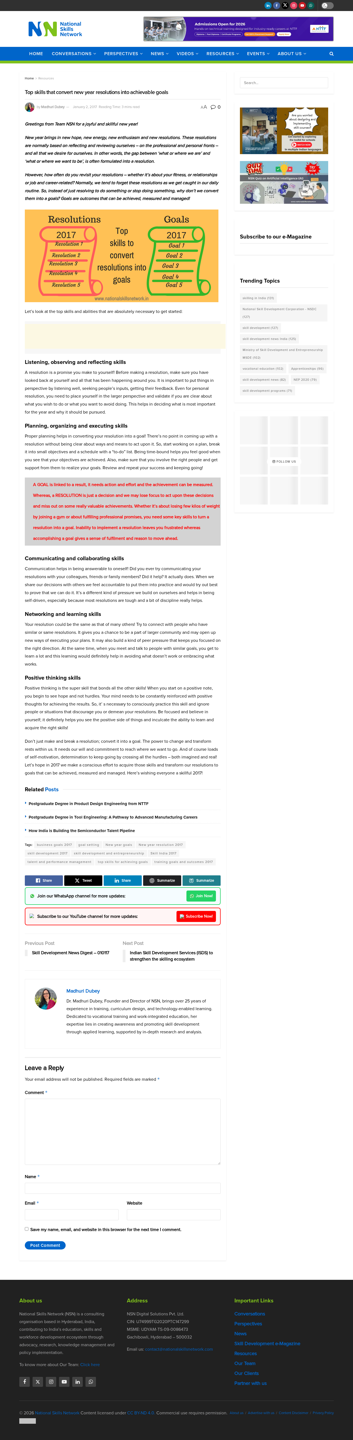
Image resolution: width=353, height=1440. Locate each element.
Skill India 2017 (163, 853)
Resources (221, 53)
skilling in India (258, 298)
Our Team (245, 1363)
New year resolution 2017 (161, 844)
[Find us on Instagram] (293, 5)
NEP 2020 (305, 379)
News (157, 53)
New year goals (119, 844)
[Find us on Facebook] (276, 5)
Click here (90, 1364)
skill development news (264, 379)
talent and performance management (60, 861)
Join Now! (204, 896)
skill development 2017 (48, 853)
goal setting (88, 844)
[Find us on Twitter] (285, 5)
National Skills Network (57, 1413)
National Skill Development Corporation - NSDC (280, 313)
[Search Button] (332, 54)
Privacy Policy (323, 1412)
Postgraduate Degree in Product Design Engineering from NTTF (89, 804)
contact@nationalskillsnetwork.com (179, 1349)
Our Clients (246, 1373)
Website (134, 1203)
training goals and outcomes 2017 (183, 861)
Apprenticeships (307, 368)
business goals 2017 (54, 844)
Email (32, 1203)
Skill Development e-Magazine (267, 1343)
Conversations (72, 53)
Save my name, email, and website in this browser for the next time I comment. (105, 1229)
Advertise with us (261, 1412)
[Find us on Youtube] (302, 5)
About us (290, 53)
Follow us (286, 461)
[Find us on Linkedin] (77, 1382)
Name (32, 1176)
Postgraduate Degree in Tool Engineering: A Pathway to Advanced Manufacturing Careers (113, 817)
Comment (36, 1092)
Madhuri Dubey (53, 106)
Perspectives (121, 53)
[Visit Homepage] (55, 29)
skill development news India (269, 339)
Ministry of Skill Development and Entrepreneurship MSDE (283, 354)
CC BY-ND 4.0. (141, 1413)
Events (256, 53)
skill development (260, 328)
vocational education (263, 368)
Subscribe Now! (199, 916)
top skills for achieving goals (123, 861)
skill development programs (267, 390)
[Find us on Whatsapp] (310, 5)
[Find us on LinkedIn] (268, 5)
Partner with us (250, 1383)
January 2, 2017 (85, 106)
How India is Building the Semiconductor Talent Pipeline (82, 831)
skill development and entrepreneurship (109, 853)
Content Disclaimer (293, 1412)
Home (36, 53)
